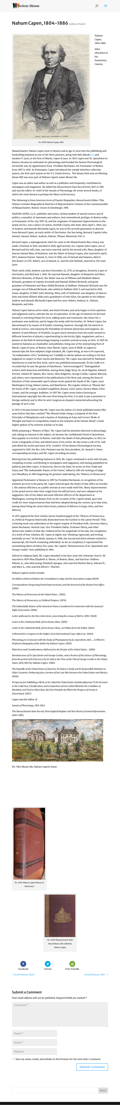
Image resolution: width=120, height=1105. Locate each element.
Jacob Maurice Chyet (23, 974)
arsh (92, 154)
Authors (73, 24)
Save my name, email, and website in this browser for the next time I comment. (58, 1059)
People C (82, 24)
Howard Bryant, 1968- (96, 974)
